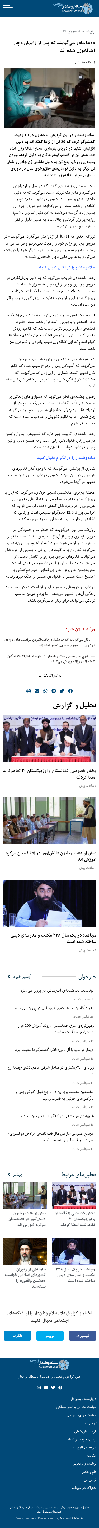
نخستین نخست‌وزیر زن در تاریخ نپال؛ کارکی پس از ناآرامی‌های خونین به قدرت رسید (54, 1095)
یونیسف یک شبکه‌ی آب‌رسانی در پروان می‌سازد (57, 990)
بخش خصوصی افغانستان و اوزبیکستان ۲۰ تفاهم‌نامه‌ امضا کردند (49, 774)
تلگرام (17, 1335)
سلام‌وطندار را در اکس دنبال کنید (67, 267)
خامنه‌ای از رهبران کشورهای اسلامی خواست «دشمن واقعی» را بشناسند (25, 1277)
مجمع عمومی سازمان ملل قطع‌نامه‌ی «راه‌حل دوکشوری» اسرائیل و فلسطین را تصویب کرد (50, 1137)
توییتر (50, 1335)
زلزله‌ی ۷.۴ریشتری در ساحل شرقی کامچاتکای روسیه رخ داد (51, 1070)
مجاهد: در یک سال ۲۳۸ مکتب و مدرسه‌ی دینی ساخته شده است (53, 938)
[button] (70, 690)
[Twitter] (53, 1387)
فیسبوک (82, 1335)
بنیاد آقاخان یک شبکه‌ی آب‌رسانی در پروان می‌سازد (54, 1007)
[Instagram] (39, 1387)
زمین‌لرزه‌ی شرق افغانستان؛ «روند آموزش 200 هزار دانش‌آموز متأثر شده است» (56, 1029)
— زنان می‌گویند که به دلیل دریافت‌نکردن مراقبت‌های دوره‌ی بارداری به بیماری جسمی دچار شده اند (49, 642)
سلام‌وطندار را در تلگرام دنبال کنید (66, 458)
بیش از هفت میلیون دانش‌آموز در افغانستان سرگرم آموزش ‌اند (50, 856)
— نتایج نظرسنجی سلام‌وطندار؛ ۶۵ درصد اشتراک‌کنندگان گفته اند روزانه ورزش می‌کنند (51, 659)
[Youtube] (46, 1387)
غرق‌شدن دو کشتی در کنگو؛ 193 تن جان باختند (57, 1115)
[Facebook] (60, 1387)
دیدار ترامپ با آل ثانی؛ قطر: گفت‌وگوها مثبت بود (54, 1049)
